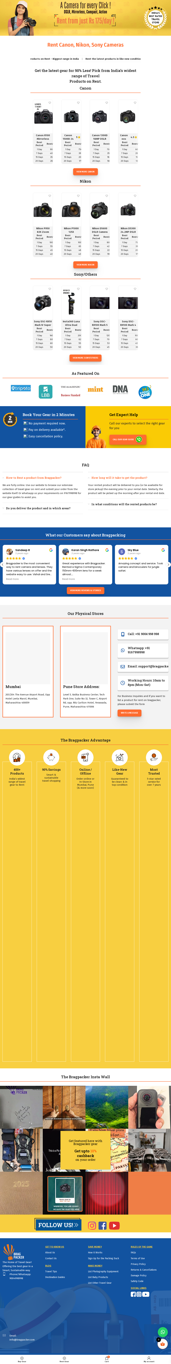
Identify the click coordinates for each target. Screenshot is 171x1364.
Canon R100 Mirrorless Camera (43, 139)
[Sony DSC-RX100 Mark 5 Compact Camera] (100, 302)
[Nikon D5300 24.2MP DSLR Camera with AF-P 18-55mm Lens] (128, 209)
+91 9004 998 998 (147, 634)
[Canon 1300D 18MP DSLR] (100, 116)
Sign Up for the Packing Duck (103, 1258)
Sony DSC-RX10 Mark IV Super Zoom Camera (43, 325)
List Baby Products (98, 1277)
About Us (50, 1252)
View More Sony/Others (85, 358)
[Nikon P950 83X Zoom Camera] (43, 209)
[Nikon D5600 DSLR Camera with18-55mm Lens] (100, 209)
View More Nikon (85, 265)
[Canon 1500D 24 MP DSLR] (71, 116)
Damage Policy (138, 1275)
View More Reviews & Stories (85, 590)
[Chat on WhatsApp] (163, 1332)
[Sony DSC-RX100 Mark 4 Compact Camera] (128, 302)
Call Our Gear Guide (123, 439)
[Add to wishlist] (50, 103)
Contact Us (51, 1258)
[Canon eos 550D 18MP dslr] (128, 116)
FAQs (133, 1252)
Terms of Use (138, 1258)
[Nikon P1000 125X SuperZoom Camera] (71, 209)
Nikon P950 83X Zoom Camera (43, 232)
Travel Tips (51, 1271)
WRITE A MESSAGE (129, 713)
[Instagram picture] (21, 1107)
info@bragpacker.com (22, 1339)
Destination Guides (55, 1277)
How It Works (95, 1252)
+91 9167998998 (139, 650)
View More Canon (85, 172)
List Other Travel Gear (100, 1282)
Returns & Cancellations (144, 1269)
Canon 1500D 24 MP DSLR (68, 139)
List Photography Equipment (103, 1271)
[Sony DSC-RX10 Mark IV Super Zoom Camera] (43, 302)
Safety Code (137, 1281)
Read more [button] (12, 579)
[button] (168, 564)
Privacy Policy (138, 1264)
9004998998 (16, 1278)
